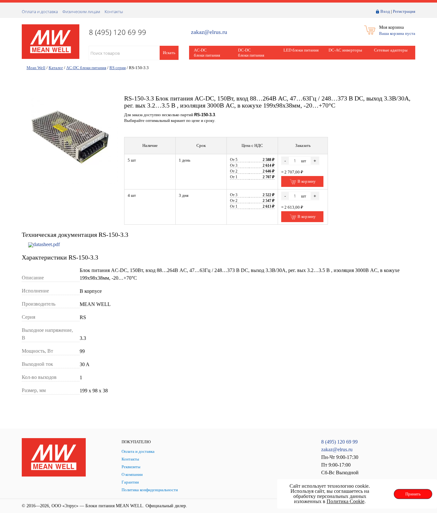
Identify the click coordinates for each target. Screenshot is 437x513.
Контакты (114, 11)
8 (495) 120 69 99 (339, 442)
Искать (169, 52)
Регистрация (404, 11)
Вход (385, 11)
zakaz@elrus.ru (209, 32)
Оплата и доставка (40, 11)
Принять (413, 494)
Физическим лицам (81, 11)
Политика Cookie (345, 501)
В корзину (306, 181)
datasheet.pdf (46, 244)
